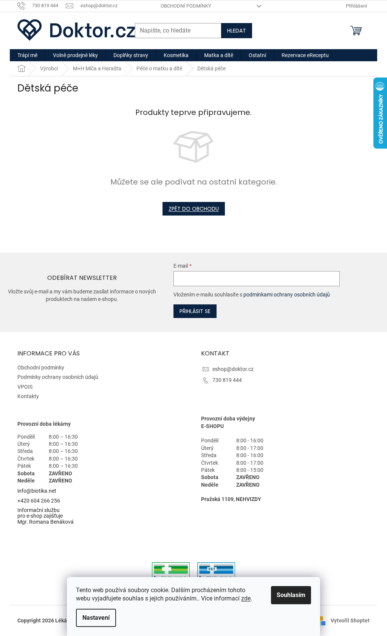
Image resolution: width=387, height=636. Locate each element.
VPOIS (25, 387)
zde (246, 598)
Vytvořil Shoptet (350, 620)
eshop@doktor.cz (233, 369)
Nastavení (96, 617)
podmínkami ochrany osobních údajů (286, 295)
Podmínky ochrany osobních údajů (57, 377)
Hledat (236, 30)
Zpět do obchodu (194, 209)
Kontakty (28, 396)
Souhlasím (291, 595)
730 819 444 (227, 380)
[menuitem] (27, 55)
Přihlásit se (195, 311)
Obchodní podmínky (186, 6)
